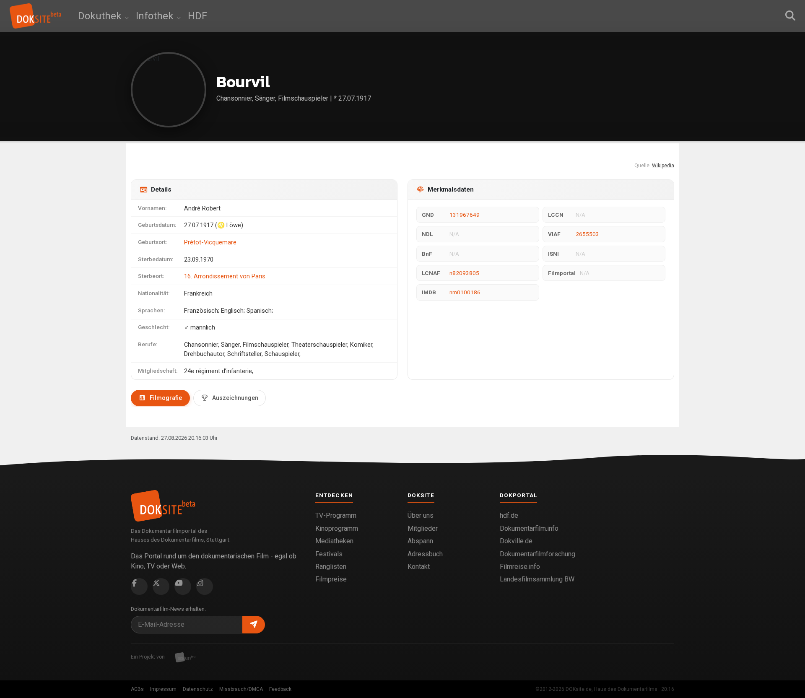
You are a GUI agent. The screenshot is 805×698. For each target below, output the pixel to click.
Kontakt (419, 567)
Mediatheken (334, 541)
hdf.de (509, 515)
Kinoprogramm (336, 528)
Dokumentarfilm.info (529, 528)
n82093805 (464, 273)
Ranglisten (330, 567)
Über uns (421, 515)
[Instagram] (204, 586)
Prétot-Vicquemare (210, 242)
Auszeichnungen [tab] (235, 397)
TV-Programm (335, 515)
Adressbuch (425, 554)
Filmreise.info (520, 567)
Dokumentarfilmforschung (537, 554)
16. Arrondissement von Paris (224, 276)
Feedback (280, 689)
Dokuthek (101, 16)
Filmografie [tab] (166, 397)
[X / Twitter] (161, 586)
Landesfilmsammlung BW (537, 579)
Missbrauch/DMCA (241, 689)
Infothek (156, 16)
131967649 (464, 214)
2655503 (587, 234)
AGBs (137, 689)
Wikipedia (663, 166)
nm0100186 (464, 292)
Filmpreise (331, 579)
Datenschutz (198, 689)
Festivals (329, 554)
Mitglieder (423, 528)
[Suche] (790, 16)
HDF (197, 16)
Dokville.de (516, 541)
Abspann (420, 541)
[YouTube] (182, 586)
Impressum (163, 689)
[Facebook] (139, 586)
